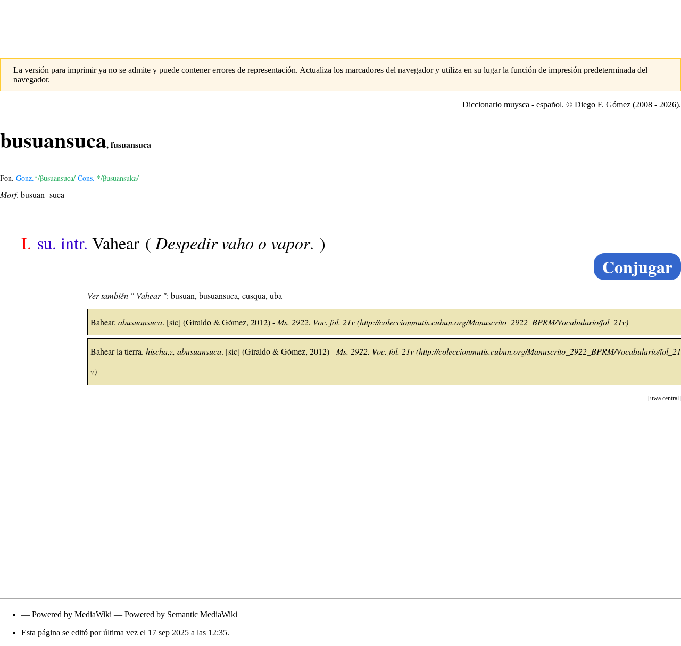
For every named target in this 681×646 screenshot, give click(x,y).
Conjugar (637, 266)
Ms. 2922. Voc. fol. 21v (316, 322)
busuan (33, 194)
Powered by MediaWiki (72, 614)
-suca (55, 194)
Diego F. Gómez (602, 104)
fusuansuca (131, 144)
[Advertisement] (340, 24)
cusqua (253, 295)
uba (276, 295)
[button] (664, 398)
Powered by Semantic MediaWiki (180, 614)
